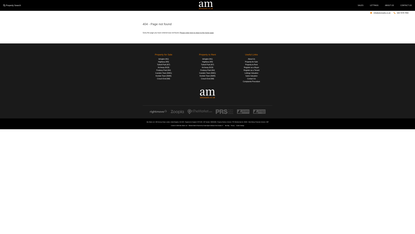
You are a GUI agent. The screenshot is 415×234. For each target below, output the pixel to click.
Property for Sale (251, 62)
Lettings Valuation (251, 73)
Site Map (227, 125)
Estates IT (220, 125)
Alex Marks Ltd (183, 125)
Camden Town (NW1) (163, 73)
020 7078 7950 (403, 13)
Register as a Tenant (251, 70)
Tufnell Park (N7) (163, 65)
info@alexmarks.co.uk (382, 13)
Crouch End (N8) (163, 79)
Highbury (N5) (163, 62)
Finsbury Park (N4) (163, 70)
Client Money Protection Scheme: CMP (258, 122)
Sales (360, 5)
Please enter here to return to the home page (197, 33)
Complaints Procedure (251, 81)
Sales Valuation (251, 76)
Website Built (192, 125)
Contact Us (406, 5)
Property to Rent (251, 65)
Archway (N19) (163, 67)
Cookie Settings (240, 125)
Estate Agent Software (209, 125)
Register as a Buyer (251, 67)
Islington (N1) (163, 59)
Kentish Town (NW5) (163, 76)
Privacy (233, 125)
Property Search (13, 5)
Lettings (374, 5)
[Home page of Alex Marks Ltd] (118, 9)
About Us (389, 5)
